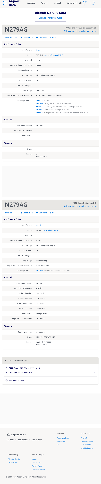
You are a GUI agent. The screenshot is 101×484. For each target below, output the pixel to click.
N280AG (39, 103)
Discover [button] (31, 3)
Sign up (85, 3)
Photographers (63, 438)
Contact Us (36, 462)
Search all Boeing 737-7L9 (54, 55)
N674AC (39, 109)
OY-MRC (39, 106)
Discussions (12, 462)
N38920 (39, 270)
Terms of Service (38, 469)
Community (71, 3)
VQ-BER (39, 100)
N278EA (39, 113)
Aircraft (84, 438)
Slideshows (61, 441)
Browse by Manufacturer (50, 17)
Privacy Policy (37, 466)
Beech (38, 225)
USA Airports (86, 445)
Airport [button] (57, 3)
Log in (93, 3)
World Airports (87, 448)
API (58, 445)
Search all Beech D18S (50, 230)
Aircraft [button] (44, 3)
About (34, 459)
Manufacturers (87, 441)
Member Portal (14, 459)
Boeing (39, 50)
